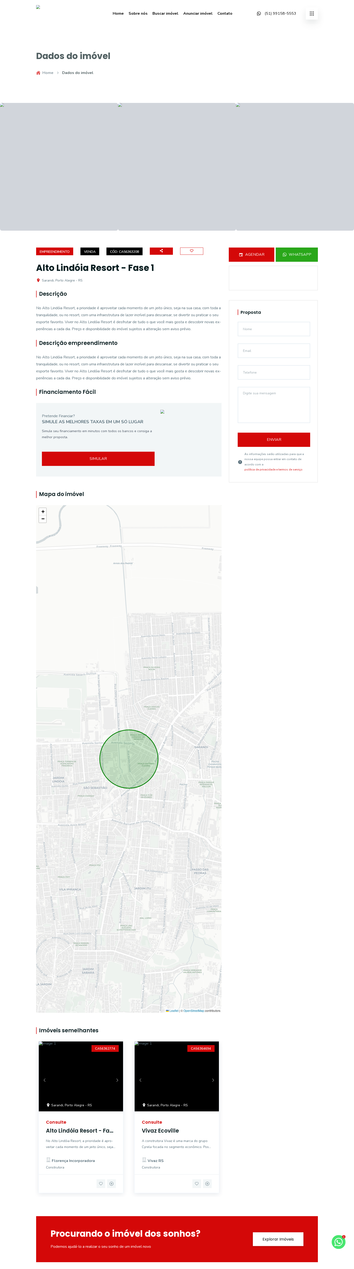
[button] (42, 511)
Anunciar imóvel (198, 13)
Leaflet (173, 1011)
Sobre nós (138, 13)
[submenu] (312, 13)
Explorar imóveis (278, 1239)
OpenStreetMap (194, 1011)
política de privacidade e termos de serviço (273, 469)
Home (118, 13)
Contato (224, 13)
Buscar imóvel (165, 13)
